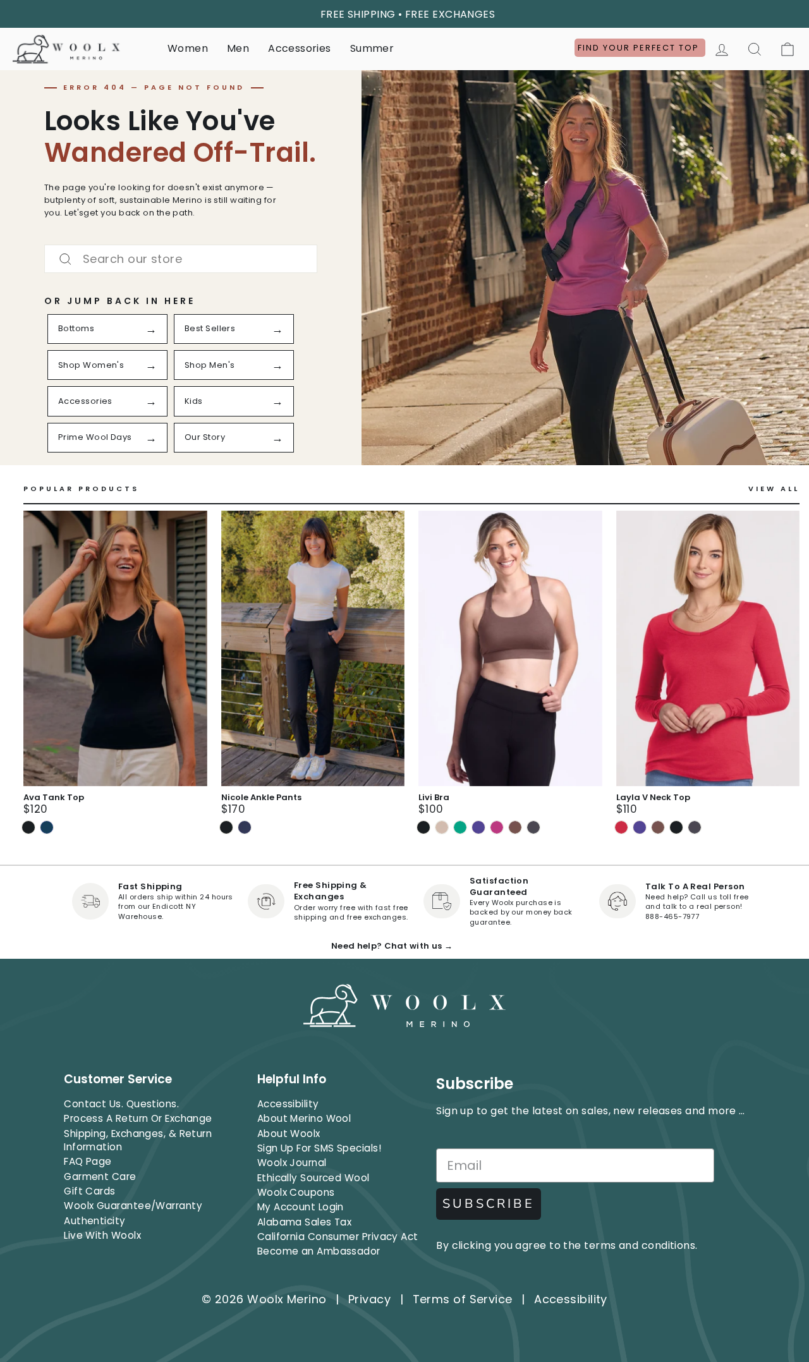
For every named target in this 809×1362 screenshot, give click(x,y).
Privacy (369, 1299)
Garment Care (100, 1176)
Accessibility (288, 1103)
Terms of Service (463, 1299)
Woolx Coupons (296, 1192)
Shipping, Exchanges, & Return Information (138, 1140)
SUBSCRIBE (488, 1203)
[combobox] (180, 259)
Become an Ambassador (318, 1251)
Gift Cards (90, 1191)
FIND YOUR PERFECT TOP (640, 48)
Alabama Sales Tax (304, 1222)
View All (774, 489)
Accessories (299, 48)
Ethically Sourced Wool (313, 1177)
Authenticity (94, 1220)
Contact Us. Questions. (121, 1103)
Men (238, 48)
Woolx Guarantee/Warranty (133, 1205)
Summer (372, 48)
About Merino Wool (304, 1118)
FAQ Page (88, 1161)
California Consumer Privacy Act (337, 1236)
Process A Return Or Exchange (138, 1118)
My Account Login (300, 1206)
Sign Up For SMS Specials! (319, 1148)
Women (187, 48)
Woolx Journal (292, 1162)
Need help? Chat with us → (392, 946)
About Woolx (288, 1133)
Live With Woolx (102, 1235)
